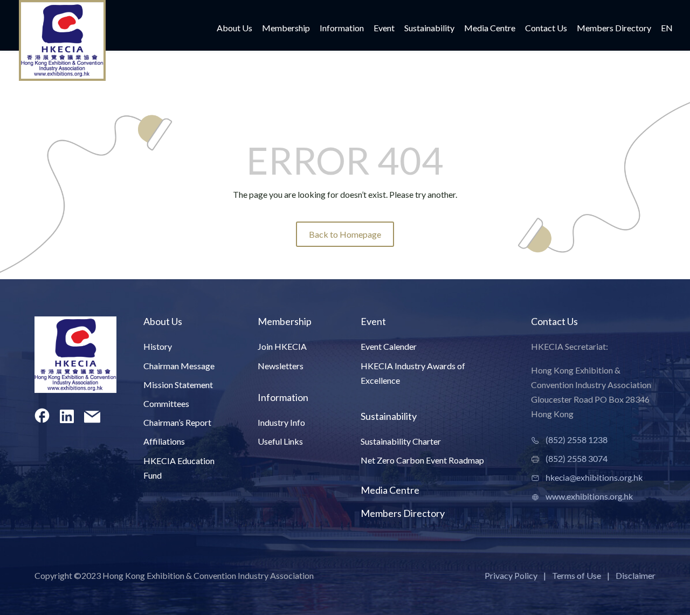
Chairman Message (179, 366)
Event (384, 28)
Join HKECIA (282, 346)
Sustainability (429, 28)
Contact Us (546, 28)
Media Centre (489, 28)
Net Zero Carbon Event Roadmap (422, 460)
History (157, 346)
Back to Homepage (345, 234)
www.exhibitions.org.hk (589, 496)
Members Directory (614, 28)
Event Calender (389, 346)
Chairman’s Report (177, 422)
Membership (286, 28)
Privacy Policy (511, 575)
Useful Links (280, 441)
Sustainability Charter (401, 441)
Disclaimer (636, 575)
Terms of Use (576, 575)
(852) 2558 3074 (577, 458)
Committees (166, 403)
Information (342, 28)
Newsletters (280, 366)
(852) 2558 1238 (577, 439)
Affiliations (164, 441)
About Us (234, 28)
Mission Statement (178, 384)
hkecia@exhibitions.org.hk (594, 477)
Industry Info (281, 422)
